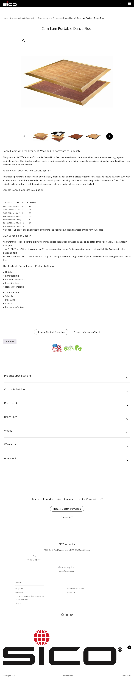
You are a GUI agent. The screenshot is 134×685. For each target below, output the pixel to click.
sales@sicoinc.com (67, 571)
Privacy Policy (68, 676)
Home (5, 18)
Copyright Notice (9, 676)
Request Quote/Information (51, 332)
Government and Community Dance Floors (56, 18)
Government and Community (22, 18)
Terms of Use (126, 676)
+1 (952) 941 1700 (35, 560)
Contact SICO (67, 517)
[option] (40, 136)
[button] (23, 40)
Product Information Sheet (87, 332)
